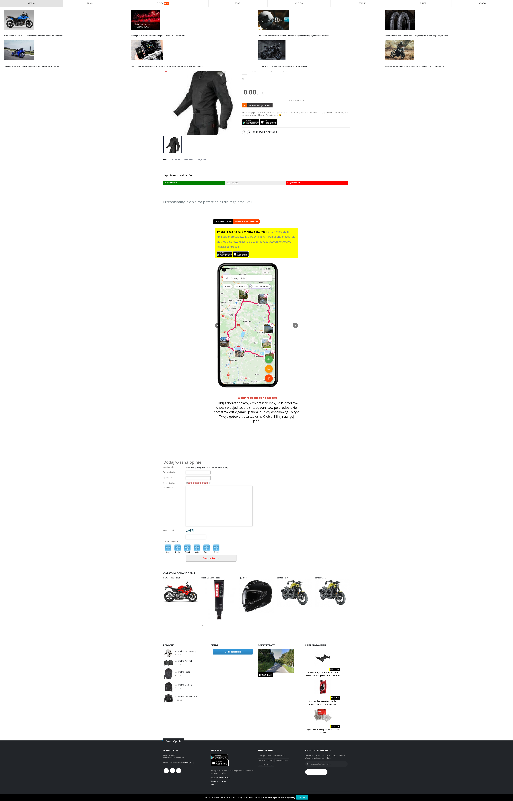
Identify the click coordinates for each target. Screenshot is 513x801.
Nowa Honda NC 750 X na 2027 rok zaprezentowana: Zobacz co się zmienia (33, 36)
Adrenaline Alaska (182, 672)
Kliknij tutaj (189, 762)
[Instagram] (178, 770)
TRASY (238, 3)
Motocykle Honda (265, 756)
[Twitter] (249, 132)
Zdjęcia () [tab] (202, 159)
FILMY (90, 3)
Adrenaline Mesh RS (183, 685)
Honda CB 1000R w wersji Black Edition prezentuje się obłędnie (282, 66)
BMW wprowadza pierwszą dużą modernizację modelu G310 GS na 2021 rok (414, 66)
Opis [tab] (165, 159)
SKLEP (423, 3)
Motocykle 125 (279, 756)
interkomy (261, 33)
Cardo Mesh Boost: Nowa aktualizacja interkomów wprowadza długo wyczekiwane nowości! (293, 36)
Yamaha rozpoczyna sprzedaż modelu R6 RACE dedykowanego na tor (31, 66)
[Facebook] (244, 132)
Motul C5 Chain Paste (210, 577)
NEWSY (31, 3)
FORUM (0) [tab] (188, 159)
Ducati (133, 33)
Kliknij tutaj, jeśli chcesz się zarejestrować (209, 467)
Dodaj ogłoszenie (233, 651)
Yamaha (7, 64)
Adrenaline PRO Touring (185, 651)
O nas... (214, 784)
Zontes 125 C (282, 577)
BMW (387, 64)
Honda (6, 33)
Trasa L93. (265, 675)
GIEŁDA (299, 3)
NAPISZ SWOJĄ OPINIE (260, 105)
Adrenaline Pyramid (183, 661)
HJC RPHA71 (244, 577)
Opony (387, 33)
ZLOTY (162, 3)
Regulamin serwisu (218, 781)
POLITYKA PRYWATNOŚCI (220, 778)
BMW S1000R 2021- (172, 577)
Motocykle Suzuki (281, 760)
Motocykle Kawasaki (266, 765)
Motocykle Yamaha (266, 760)
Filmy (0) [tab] (176, 159)
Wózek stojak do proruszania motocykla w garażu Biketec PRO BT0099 (323, 675)
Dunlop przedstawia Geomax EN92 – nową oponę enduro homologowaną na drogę (416, 36)
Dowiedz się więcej (286, 797)
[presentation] (167, 99)
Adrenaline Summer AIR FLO (187, 696)
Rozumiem (302, 797)
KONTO (482, 3)
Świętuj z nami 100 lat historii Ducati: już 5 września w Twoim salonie (158, 36)
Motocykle (135, 64)
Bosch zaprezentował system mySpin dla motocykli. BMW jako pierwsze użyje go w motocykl (167, 66)
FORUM (362, 3)
